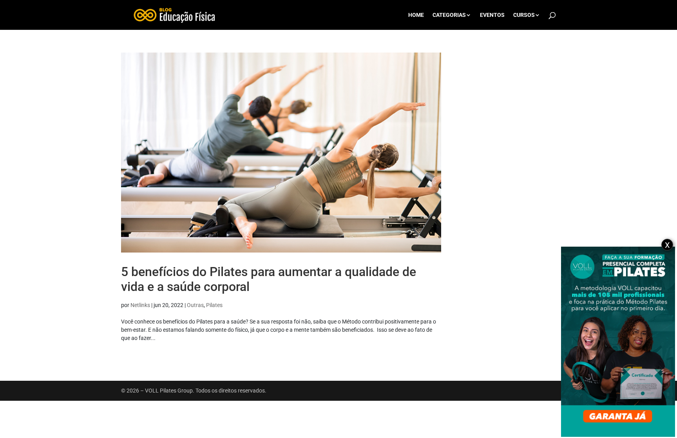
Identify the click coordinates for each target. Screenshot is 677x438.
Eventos (492, 15)
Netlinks (140, 305)
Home (416, 15)
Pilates (214, 305)
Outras (195, 305)
